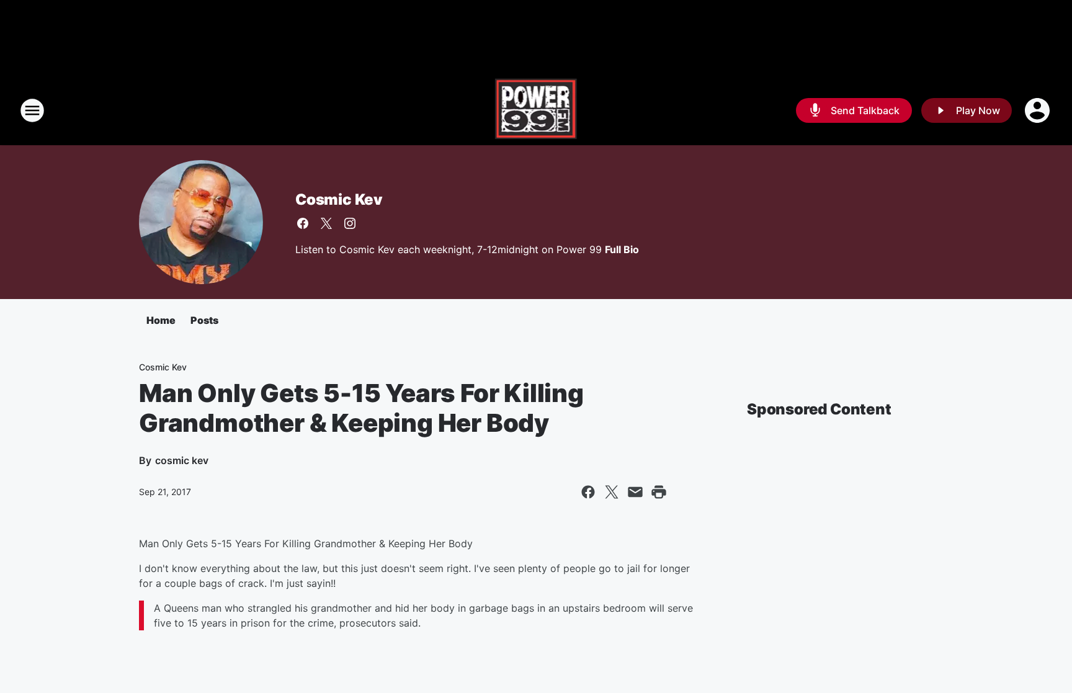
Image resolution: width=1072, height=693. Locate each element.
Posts (204, 320)
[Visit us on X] (326, 223)
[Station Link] (536, 110)
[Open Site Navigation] (32, 110)
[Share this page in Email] (635, 492)
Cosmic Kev (339, 199)
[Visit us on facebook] (302, 223)
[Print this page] (659, 492)
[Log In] (1038, 110)
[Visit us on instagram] (349, 223)
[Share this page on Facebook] (588, 492)
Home (161, 320)
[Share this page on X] (611, 492)
